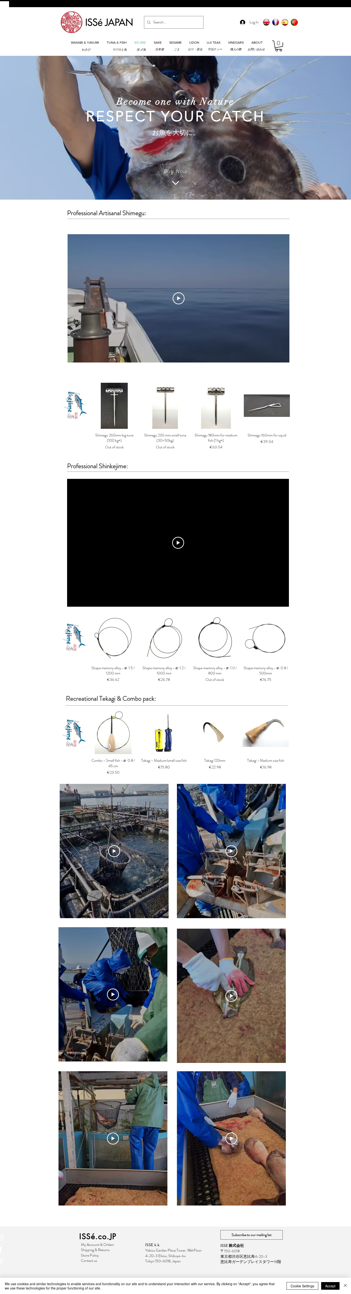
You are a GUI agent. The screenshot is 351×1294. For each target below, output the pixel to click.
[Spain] (285, 22)
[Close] (345, 1286)
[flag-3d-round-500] (294, 22)
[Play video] (179, 298)
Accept (330, 1286)
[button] (85, 42)
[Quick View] (114, 406)
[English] (266, 22)
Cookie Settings (302, 1286)
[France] (275, 22)
